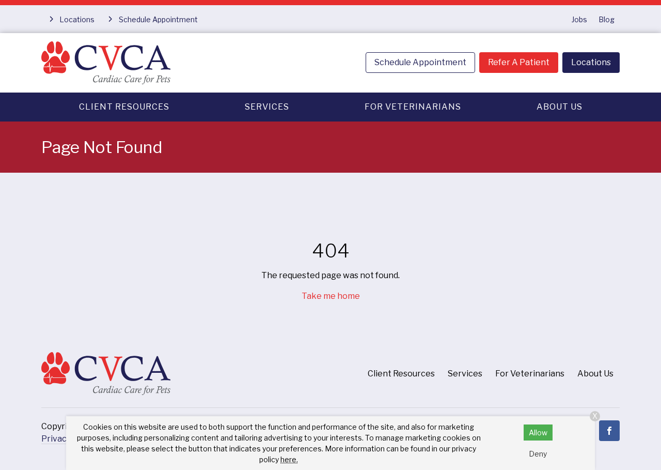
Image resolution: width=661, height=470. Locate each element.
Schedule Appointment (420, 62)
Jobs (579, 19)
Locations (591, 62)
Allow (538, 432)
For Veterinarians (413, 107)
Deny (538, 453)
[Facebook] (609, 430)
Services (267, 107)
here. (289, 459)
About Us (560, 107)
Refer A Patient (518, 62)
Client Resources (124, 107)
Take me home (331, 296)
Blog (607, 19)
